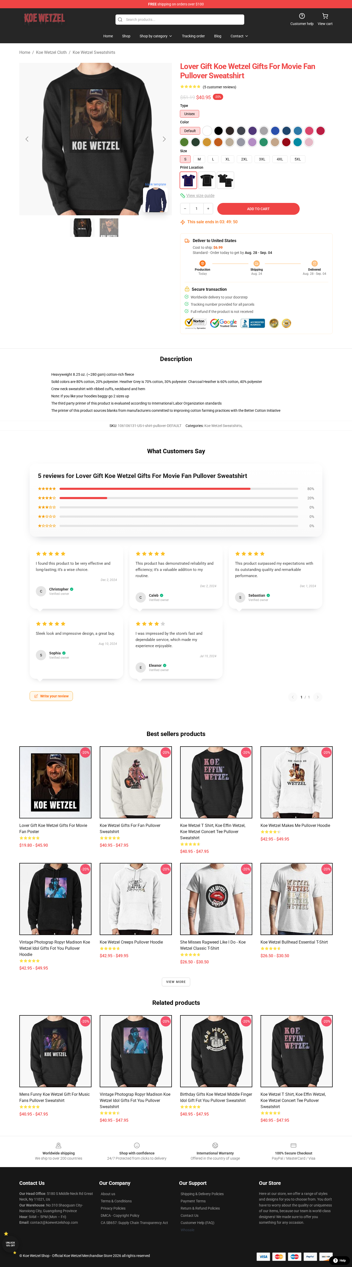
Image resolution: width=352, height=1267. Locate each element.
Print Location (191, 167)
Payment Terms (193, 1201)
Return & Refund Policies (200, 1208)
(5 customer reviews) (219, 87)
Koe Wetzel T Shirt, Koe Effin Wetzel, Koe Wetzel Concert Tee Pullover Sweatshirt (212, 831)
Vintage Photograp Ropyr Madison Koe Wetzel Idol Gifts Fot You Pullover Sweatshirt (135, 1100)
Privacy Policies (113, 1208)
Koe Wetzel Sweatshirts (94, 52)
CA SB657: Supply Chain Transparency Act (134, 1223)
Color (184, 122)
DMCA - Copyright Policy (120, 1215)
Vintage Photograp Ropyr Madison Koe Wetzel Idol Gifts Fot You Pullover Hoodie (54, 948)
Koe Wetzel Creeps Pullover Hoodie (131, 942)
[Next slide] (163, 139)
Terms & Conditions (116, 1201)
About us (108, 1194)
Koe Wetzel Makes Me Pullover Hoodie (295, 825)
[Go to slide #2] (109, 227)
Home (24, 52)
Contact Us (189, 1215)
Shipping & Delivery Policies (202, 1194)
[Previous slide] (27, 139)
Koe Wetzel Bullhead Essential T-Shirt (294, 942)
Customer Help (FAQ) (197, 1223)
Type (184, 106)
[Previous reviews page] (292, 697)
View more (176, 982)
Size (183, 151)
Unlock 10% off (10, 1244)
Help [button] (343, 1260)
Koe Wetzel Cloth (51, 52)
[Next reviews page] (317, 697)
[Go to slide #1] (82, 227)
